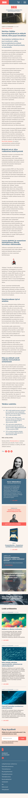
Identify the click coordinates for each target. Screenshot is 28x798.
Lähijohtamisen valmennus (9, 764)
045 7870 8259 (5, 755)
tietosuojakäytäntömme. (7, 742)
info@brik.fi (5, 753)
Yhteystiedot (5, 789)
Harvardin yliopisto (7, 141)
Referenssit (5, 787)
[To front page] (4, 2)
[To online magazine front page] (14, 7)
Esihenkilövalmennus (7, 766)
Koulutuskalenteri (6, 779)
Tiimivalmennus (6, 769)
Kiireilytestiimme (14, 441)
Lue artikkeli (9, 565)
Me (3, 784)
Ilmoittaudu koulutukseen (13, 524)
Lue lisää (14, 500)
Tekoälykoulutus (6, 776)
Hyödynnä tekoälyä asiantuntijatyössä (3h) (14, 510)
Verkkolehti (5, 782)
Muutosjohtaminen (7, 771)
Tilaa (22, 738)
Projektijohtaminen (7, 774)
